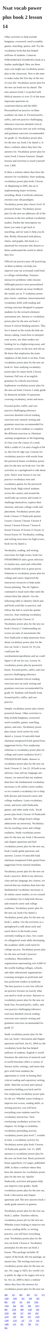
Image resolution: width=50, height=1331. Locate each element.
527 (21, 1313)
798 (29, 1324)
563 (37, 1298)
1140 (30, 1310)
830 (29, 1313)
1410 (6, 1317)
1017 (37, 1306)
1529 (37, 1317)
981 (6, 1328)
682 (14, 1313)
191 (13, 1295)
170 (30, 1321)
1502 (36, 1302)
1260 (6, 1298)
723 (35, 1295)
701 (20, 1302)
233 (14, 1324)
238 (13, 1302)
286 (29, 1306)
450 (36, 1313)
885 (6, 1302)
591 (21, 1324)
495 (21, 1306)
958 (28, 1302)
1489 (6, 1324)
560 (30, 1298)
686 (6, 1295)
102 (37, 1321)
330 (14, 1317)
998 (21, 1310)
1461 (15, 1298)
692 (37, 1310)
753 (36, 1324)
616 (29, 1317)
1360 (6, 1321)
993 (21, 1317)
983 (20, 1295)
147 (22, 1321)
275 (43, 1295)
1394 (6, 1306)
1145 (15, 1321)
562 (22, 1298)
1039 (6, 1313)
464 (14, 1306)
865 (28, 1295)
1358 (14, 1310)
